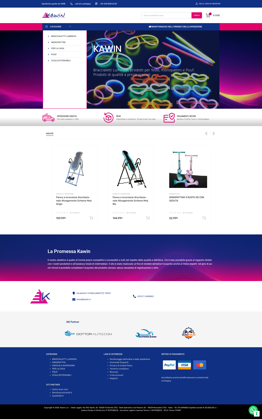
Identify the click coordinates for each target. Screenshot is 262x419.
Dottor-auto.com (60, 389)
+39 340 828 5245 (108, 4)
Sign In (208, 4)
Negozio (114, 378)
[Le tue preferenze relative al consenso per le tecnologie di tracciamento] (257, 414)
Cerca (197, 15)
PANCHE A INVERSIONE (65, 194)
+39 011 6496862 (83, 4)
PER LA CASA (58, 368)
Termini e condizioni (119, 368)
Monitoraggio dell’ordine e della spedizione (176, 26)
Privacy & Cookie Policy (121, 365)
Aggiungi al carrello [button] (91, 218)
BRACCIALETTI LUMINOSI (64, 359)
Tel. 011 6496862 (181, 408)
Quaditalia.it (58, 396)
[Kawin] (53, 17)
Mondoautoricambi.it (62, 392)
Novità (49, 133)
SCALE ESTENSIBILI (61, 375)
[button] (253, 410)
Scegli (204, 218)
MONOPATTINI (174, 194)
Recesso (114, 372)
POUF (55, 372)
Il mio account (116, 375)
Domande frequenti (119, 362)
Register (216, 4)
